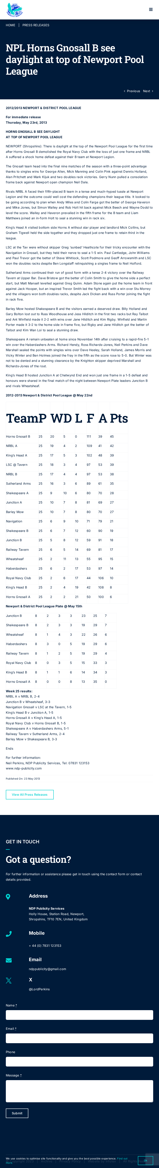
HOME (10, 25)
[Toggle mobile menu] (151, 9)
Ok (145, 1160)
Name (11, 1005)
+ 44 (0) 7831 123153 (45, 946)
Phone (10, 1052)
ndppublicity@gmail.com (47, 969)
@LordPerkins (39, 989)
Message (14, 1075)
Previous (133, 91)
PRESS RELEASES (35, 25)
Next (146, 91)
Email (11, 1029)
